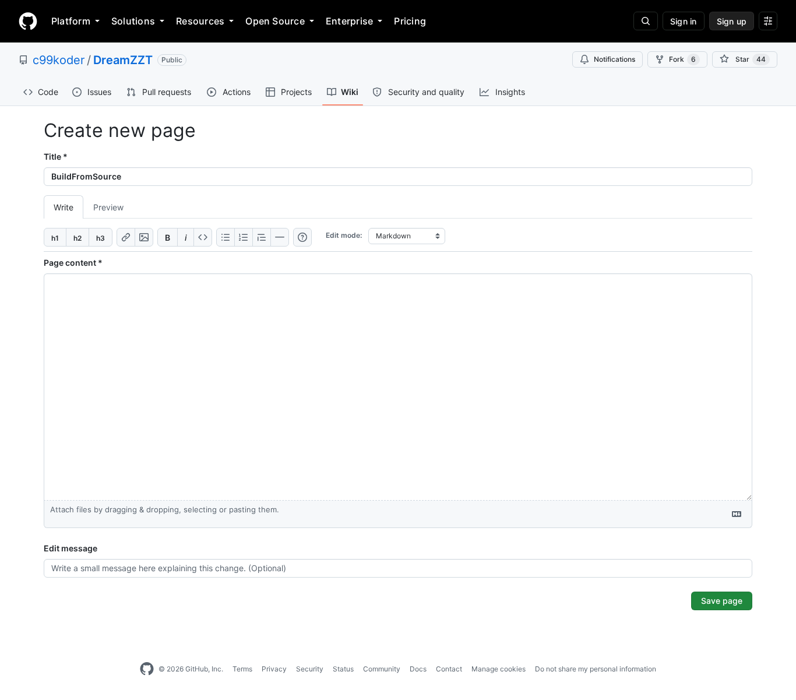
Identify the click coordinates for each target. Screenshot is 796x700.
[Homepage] (28, 21)
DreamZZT (123, 60)
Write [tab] (63, 207)
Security (309, 668)
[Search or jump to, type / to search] (645, 21)
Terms (242, 668)
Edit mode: (344, 235)
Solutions (133, 21)
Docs (418, 668)
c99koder (58, 60)
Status (343, 668)
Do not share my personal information (595, 668)
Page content (73, 263)
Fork (682, 59)
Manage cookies (498, 668)
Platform (70, 21)
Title (56, 156)
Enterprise (349, 21)
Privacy (274, 668)
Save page (721, 601)
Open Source (275, 21)
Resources (200, 21)
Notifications (614, 59)
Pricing (410, 21)
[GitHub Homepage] (147, 669)
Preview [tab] (108, 207)
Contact (449, 668)
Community (381, 668)
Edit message (70, 548)
